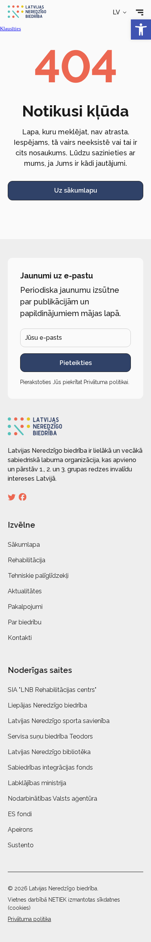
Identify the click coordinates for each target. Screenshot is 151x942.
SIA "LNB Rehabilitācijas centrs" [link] (52, 689)
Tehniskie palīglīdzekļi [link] (38, 575)
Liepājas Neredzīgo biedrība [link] (47, 705)
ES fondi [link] (20, 814)
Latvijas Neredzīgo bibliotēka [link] (49, 752)
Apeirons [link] (20, 829)
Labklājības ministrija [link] (37, 783)
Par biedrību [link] (24, 622)
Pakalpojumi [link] (25, 606)
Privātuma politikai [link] (106, 382)
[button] (120, 12)
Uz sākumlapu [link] (75, 190)
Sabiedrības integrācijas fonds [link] (50, 767)
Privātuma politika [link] (29, 919)
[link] (141, 29)
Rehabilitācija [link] (26, 560)
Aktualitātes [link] (25, 591)
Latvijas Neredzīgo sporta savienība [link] (59, 721)
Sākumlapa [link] (24, 544)
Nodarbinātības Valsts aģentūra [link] (52, 798)
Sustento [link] (21, 845)
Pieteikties (76, 363)
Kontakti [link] (20, 637)
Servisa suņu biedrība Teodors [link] (50, 736)
